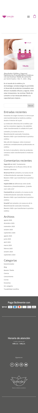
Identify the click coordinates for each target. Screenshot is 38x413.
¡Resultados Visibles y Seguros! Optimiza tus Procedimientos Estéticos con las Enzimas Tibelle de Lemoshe (18, 75)
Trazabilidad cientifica (11, 289)
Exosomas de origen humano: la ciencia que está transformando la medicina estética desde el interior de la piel (19, 118)
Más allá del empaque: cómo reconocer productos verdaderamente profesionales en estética (19, 144)
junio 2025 (7, 239)
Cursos (6, 280)
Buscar (30, 106)
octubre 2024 (8, 252)
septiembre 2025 (9, 233)
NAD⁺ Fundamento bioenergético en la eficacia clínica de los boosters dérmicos (18, 166)
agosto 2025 (8, 236)
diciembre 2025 (9, 223)
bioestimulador (9, 264)
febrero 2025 (8, 248)
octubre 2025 (8, 230)
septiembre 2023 (9, 255)
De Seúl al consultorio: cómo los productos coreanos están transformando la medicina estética (18, 152)
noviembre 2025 (9, 226)
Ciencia (6, 273)
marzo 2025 (8, 245)
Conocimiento (8, 276)
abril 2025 (7, 242)
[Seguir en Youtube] (26, 365)
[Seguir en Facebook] (12, 365)
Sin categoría (8, 286)
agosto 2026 (8, 220)
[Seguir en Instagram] (21, 365)
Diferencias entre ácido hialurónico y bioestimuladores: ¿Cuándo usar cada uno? (18, 186)
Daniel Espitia (11, 79)
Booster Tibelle (9, 270)
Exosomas (7, 283)
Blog (29, 79)
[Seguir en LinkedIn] (17, 365)
